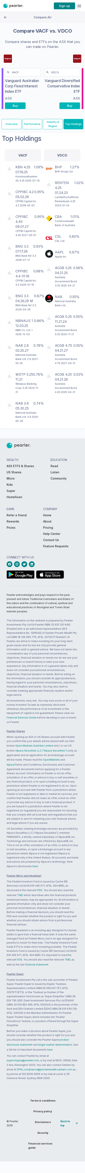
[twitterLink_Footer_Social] (25, 564)
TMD (20, 895)
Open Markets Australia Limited (34, 745)
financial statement (36, 964)
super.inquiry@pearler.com (23, 1060)
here (35, 866)
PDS (39, 890)
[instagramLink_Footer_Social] (17, 564)
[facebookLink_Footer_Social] (10, 564)
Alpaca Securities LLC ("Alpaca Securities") (41, 750)
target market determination (55, 1044)
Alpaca (11, 764)
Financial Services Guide (21, 717)
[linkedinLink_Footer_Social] (32, 564)
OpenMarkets (51, 759)
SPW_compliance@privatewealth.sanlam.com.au (46, 1069)
